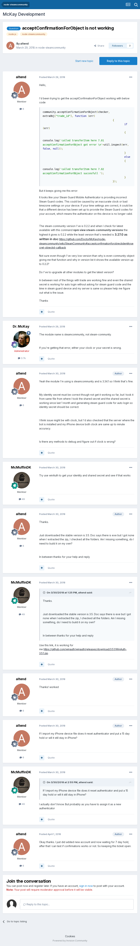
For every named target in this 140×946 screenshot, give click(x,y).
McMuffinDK (21, 467)
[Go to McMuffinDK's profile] (21, 480)
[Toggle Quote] (44, 592)
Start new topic (84, 60)
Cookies (70, 936)
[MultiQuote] (41, 311)
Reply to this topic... (38, 904)
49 (23, 499)
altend (24, 43)
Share (100, 45)
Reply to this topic (118, 60)
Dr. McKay (21, 326)
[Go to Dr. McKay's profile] (21, 339)
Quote (51, 311)
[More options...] (130, 77)
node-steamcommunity (52, 47)
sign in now (86, 885)
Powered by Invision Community (70, 940)
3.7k (23, 358)
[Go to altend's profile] (10, 46)
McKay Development (24, 14)
